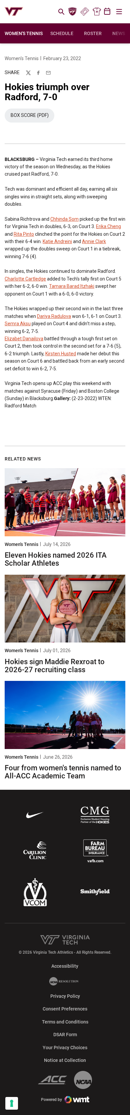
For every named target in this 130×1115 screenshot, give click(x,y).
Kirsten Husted (60, 353)
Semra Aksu (18, 323)
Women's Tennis (22, 58)
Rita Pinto (24, 234)
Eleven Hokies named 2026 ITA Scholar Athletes (56, 559)
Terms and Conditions (65, 1022)
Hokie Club (72, 11)
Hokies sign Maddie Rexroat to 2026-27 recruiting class (55, 666)
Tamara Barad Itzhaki (71, 286)
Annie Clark (94, 241)
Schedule (61, 33)
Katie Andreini (57, 241)
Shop (96, 11)
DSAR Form (65, 1034)
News (118, 33)
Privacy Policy (65, 996)
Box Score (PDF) (32, 117)
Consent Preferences (65, 1008)
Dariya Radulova (54, 316)
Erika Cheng (108, 226)
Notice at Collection (65, 1060)
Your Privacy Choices (65, 1047)
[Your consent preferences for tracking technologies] (11, 1103)
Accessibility (64, 966)
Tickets (84, 11)
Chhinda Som (64, 219)
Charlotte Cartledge (25, 279)
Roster (93, 33)
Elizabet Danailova (24, 338)
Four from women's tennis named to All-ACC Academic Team (63, 772)
